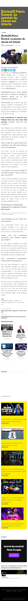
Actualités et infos (15, 589)
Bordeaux (11, 300)
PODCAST (14, 591)
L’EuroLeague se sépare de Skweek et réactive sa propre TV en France (12, 525)
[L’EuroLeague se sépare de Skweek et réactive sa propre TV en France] (12, 513)
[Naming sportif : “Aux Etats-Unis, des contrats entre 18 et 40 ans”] (12, 433)
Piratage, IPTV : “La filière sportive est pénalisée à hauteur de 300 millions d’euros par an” (12, 500)
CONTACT (19, 591)
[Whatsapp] (8, 70)
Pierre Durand (17, 302)
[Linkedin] (5, 70)
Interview (19, 598)
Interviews (3, 32)
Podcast (23, 598)
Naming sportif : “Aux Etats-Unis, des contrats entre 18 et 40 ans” (12, 444)
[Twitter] (2, 70)
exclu (20, 300)
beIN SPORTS (4, 300)
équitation (16, 300)
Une (2, 304)
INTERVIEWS (23, 589)
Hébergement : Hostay (20, 599)
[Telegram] (11, 70)
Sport (23, 302)
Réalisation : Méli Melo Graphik (9, 599)
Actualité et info (13, 598)
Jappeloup (3, 302)
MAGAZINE (8, 591)
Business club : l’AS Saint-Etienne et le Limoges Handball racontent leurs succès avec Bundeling (13, 472)
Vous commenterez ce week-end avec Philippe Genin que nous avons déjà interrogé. (14, 120)
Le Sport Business (9, 45)
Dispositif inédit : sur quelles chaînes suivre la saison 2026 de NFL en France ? (14, 420)
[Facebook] (14, 70)
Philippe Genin (10, 302)
